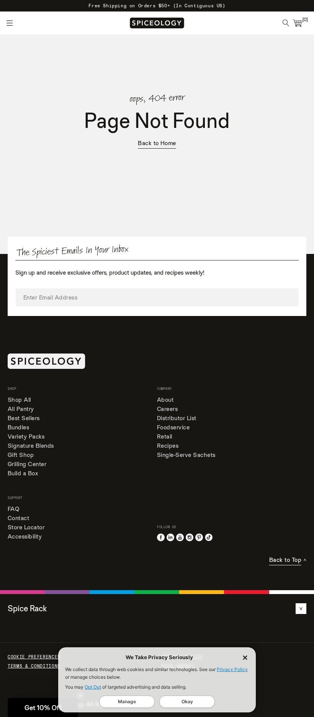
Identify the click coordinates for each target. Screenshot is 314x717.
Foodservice (173, 427)
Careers (167, 409)
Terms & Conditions (34, 666)
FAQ (13, 509)
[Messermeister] (157, 23)
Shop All (19, 400)
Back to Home (157, 143)
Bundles (18, 427)
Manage (127, 701)
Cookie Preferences (34, 657)
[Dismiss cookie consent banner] (245, 657)
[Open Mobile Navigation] (9, 23)
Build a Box (23, 473)
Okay (187, 701)
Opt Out (93, 687)
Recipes (167, 446)
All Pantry (21, 409)
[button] (43, 707)
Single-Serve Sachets (186, 455)
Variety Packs (26, 436)
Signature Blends (31, 446)
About (165, 400)
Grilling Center (27, 464)
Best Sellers (24, 418)
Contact (18, 518)
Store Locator (26, 527)
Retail (164, 436)
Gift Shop (21, 455)
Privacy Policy (232, 669)
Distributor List (176, 418)
